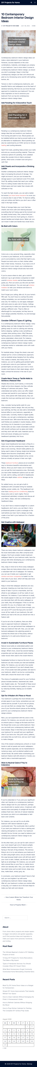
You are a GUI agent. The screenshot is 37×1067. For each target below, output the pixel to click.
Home (33, 25)
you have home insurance (17, 195)
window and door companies (11, 576)
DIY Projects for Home (10, 2)
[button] (31, 2)
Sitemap (29, 1064)
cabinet (19, 477)
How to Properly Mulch (18, 905)
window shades (12, 280)
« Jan (4, 1048)
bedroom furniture (12, 463)
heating (3, 145)
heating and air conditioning (18, 491)
